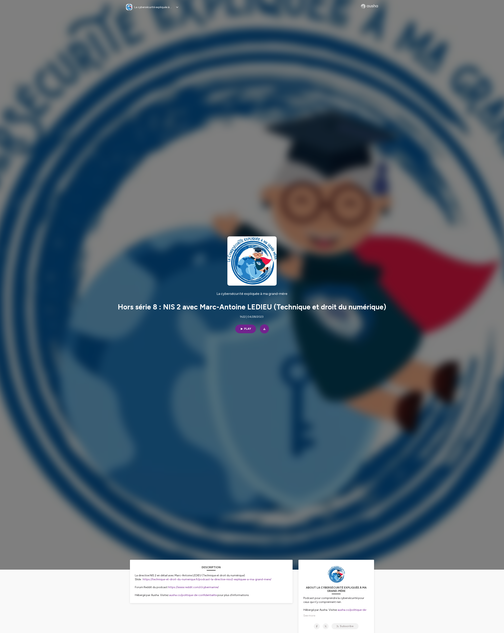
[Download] (264, 328)
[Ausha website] (369, 6)
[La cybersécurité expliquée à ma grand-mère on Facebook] (317, 626)
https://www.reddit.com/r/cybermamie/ (193, 587)
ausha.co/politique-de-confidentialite (193, 595)
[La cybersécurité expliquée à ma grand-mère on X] (326, 626)
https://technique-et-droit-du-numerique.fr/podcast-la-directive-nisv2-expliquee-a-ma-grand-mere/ (207, 579)
